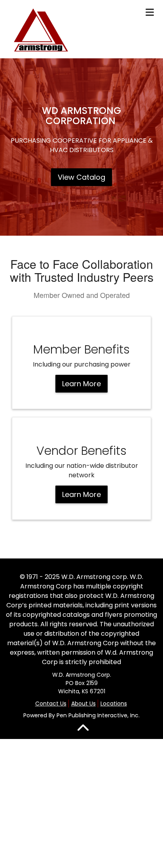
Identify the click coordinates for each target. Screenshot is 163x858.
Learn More (81, 384)
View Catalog (81, 177)
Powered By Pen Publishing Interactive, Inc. (81, 715)
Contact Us (50, 703)
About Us (83, 703)
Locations (113, 703)
